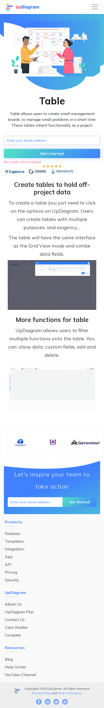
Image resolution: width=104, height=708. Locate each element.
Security (12, 579)
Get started (52, 153)
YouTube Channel (20, 674)
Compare (13, 635)
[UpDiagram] (23, 7)
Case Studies (16, 627)
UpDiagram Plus (19, 611)
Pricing (11, 572)
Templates (14, 541)
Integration (14, 549)
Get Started (79, 502)
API (8, 564)
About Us (13, 604)
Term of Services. (70, 693)
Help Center (15, 666)
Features (12, 533)
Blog (9, 659)
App (9, 556)
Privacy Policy (41, 693)
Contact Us (15, 619)
